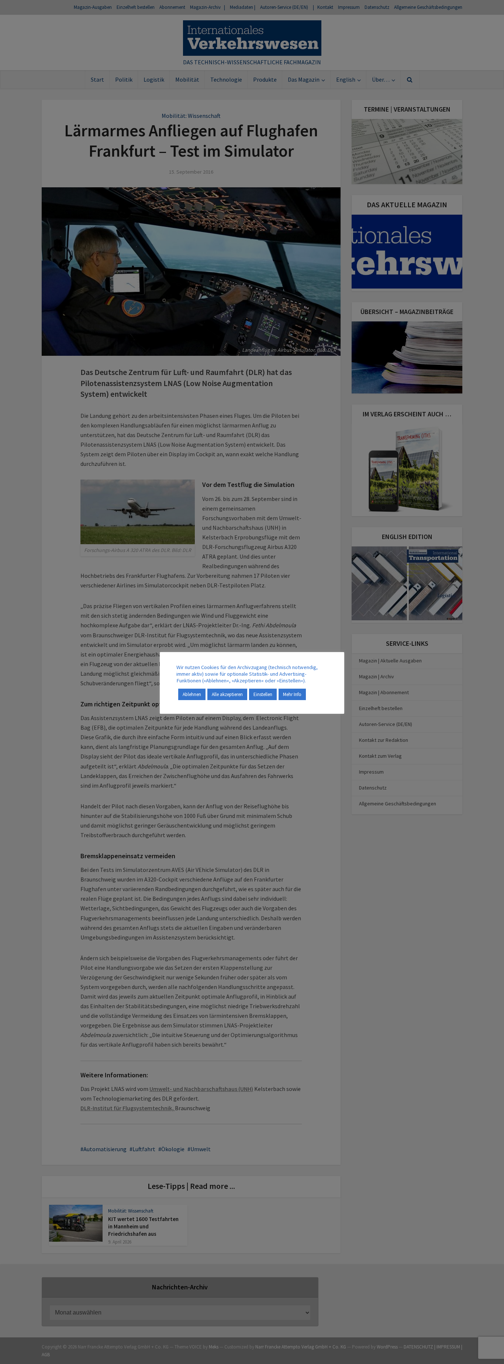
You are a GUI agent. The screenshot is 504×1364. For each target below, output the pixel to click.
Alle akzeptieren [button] (227, 694)
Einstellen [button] (262, 694)
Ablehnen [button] (192, 694)
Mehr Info (292, 694)
